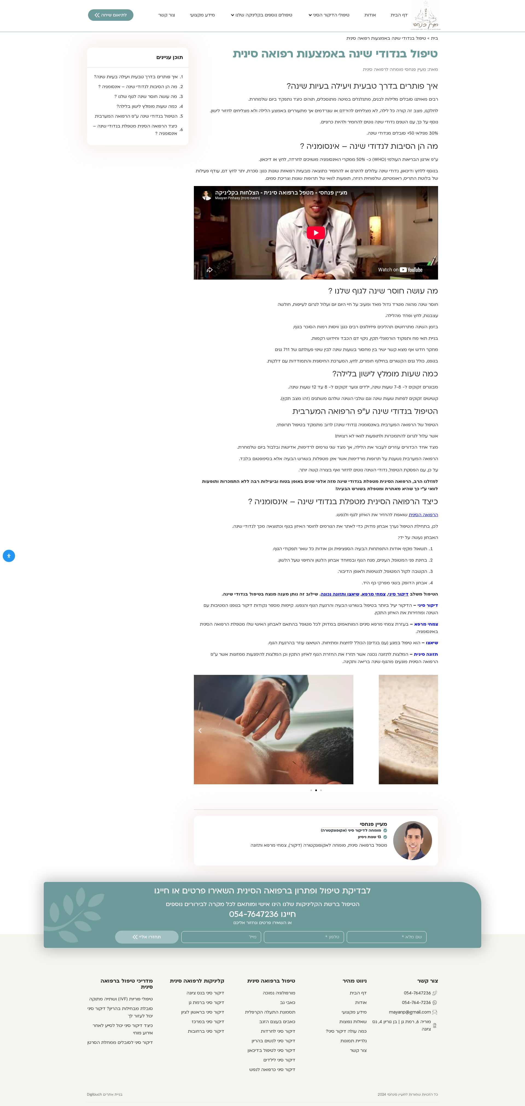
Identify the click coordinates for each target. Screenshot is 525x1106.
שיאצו (432, 643)
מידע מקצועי (202, 15)
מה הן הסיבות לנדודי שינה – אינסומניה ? (137, 87)
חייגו (287, 914)
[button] (200, 730)
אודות (370, 15)
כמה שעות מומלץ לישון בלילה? (147, 106)
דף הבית (399, 15)
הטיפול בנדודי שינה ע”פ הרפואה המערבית (136, 116)
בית (434, 38)
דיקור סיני (428, 605)
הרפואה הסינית (423, 515)
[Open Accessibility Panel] (9, 556)
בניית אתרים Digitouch (104, 1094)
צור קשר (166, 15)
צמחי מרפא (426, 624)
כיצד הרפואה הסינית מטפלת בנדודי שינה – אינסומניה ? (135, 130)
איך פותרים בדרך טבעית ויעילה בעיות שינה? (136, 77)
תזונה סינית (426, 654)
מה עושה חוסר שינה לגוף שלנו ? (146, 97)
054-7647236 (253, 914)
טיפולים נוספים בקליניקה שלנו (263, 15)
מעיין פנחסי (373, 824)
